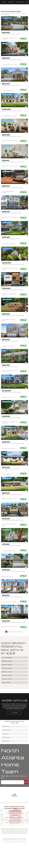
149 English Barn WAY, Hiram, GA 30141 (11, 85)
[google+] (27, 803)
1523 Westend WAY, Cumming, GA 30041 (11, 136)
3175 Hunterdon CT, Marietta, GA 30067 (11, 34)
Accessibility (23, 839)
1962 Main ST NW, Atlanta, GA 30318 (10, 238)
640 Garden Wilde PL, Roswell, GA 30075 (11, 59)
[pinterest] (24, 803)
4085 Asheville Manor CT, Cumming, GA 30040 (13, 264)
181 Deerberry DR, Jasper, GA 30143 (10, 341)
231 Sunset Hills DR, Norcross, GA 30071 (11, 545)
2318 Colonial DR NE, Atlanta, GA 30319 (11, 417)
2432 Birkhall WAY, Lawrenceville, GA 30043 (12, 597)
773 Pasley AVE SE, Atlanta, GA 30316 (10, 469)
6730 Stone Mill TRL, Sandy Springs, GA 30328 (13, 315)
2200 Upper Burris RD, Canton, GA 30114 (11, 110)
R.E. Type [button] (11, 2)
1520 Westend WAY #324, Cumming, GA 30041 (13, 162)
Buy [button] (27, 2)
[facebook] (2, 803)
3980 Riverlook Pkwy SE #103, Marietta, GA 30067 (13, 622)
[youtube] (16, 803)
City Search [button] (20, 2)
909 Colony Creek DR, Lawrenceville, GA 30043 (13, 443)
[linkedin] (5, 803)
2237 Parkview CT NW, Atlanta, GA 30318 (11, 213)
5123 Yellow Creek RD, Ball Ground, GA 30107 (12, 187)
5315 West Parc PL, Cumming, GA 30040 (11, 392)
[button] (26, 782)
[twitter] (8, 803)
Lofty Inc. (10, 842)
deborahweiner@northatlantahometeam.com (14, 817)
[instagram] (13, 803)
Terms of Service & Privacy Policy (9, 838)
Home (4, 2)
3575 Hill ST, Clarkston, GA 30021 (9, 366)
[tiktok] (19, 803)
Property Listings (12, 839)
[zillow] (10, 803)
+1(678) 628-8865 (14, 815)
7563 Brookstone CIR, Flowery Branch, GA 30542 (13, 571)
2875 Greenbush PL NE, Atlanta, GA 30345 (12, 494)
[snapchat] (21, 803)
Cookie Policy (20, 838)
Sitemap (18, 839)
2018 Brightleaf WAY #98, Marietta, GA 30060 (12, 520)
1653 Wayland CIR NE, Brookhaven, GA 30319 (12, 289)
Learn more (7, 14)
